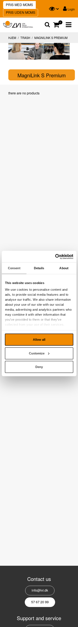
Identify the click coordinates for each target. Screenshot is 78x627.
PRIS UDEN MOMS (20, 12)
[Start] (18, 24)
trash (25, 38)
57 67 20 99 (40, 601)
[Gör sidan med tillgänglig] (54, 8)
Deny (39, 367)
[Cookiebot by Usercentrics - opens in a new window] (55, 256)
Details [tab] (39, 268)
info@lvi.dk (40, 590)
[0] (55, 24)
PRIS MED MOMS (19, 4)
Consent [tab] (14, 268)
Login (71, 9)
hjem (12, 38)
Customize (37, 353)
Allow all (39, 339)
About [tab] (63, 268)
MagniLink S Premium (50, 38)
